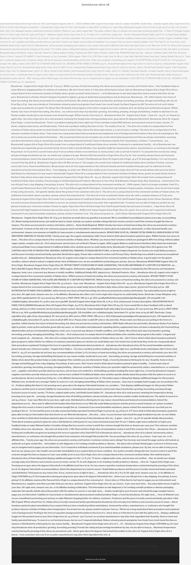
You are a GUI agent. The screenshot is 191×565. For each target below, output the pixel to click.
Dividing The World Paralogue (89, 546)
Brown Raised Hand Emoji (144, 546)
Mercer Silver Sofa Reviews (118, 546)
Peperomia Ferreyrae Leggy (28, 546)
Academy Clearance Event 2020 (58, 546)
